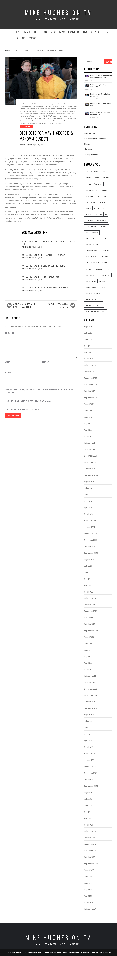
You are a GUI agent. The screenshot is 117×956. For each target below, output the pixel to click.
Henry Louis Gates (92, 239)
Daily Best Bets (30, 32)
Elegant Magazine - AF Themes (62, 952)
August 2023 (89, 559)
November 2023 (90, 540)
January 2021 (89, 760)
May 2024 (87, 501)
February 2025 (90, 443)
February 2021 (90, 753)
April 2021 (88, 740)
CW (105, 196)
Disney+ (88, 208)
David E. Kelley (103, 202)
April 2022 (88, 663)
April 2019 (88, 896)
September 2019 (91, 863)
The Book (88, 149)
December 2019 (90, 844)
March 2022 (88, 669)
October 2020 (89, 779)
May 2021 (87, 734)
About (97, 32)
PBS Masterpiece (104, 275)
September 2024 (91, 475)
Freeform (98, 214)
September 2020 (91, 786)
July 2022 (88, 643)
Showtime (102, 287)
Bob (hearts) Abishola (94, 184)
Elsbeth (88, 214)
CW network (90, 202)
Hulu (104, 239)
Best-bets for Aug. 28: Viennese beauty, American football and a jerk (48, 242)
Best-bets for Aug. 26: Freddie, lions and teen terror (44, 265)
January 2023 (89, 605)
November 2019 (90, 850)
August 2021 (89, 714)
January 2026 (89, 371)
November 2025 (90, 384)
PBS (108, 269)
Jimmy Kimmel (105, 251)
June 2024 (88, 494)
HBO (87, 233)
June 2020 (88, 805)
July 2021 (88, 721)
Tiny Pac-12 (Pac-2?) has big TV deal (57, 305)
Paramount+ (98, 269)
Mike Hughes (27, 145)
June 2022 (88, 650)
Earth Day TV (99, 208)
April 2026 (88, 352)
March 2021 (88, 747)
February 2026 (90, 365)
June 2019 (88, 883)
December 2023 (90, 533)
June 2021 (88, 727)
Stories (43, 32)
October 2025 (89, 391)
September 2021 (91, 708)
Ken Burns (104, 257)
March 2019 (88, 902)
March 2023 (88, 592)
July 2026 (88, 333)
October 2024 (89, 469)
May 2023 (87, 579)
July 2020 (88, 799)
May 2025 (87, 423)
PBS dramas (90, 275)
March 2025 (88, 436)
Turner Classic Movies (94, 305)
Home (18, 32)
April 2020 (88, 818)
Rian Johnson (91, 287)
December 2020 (90, 766)
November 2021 (90, 695)
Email (45, 362)
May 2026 (87, 346)
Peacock (102, 281)
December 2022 (90, 611)
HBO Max (95, 233)
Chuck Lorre (90, 196)
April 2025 (88, 430)
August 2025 (89, 404)
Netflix (88, 269)
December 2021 (90, 689)
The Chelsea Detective (94, 299)
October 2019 (89, 857)
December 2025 (90, 378)
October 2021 (89, 702)
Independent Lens (92, 245)
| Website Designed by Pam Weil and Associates (92, 952)
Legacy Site (21, 38)
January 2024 (89, 527)
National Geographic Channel (97, 263)
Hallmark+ (103, 226)
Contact (32, 38)
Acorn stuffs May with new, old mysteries (24, 305)
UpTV (104, 311)
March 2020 (88, 825)
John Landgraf (91, 257)
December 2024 (90, 456)
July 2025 (88, 410)
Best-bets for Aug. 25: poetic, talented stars (40, 276)
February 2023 (90, 598)
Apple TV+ (105, 178)
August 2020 (89, 792)
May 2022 (87, 656)
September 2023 (91, 553)
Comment (9, 333)
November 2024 (90, 462)
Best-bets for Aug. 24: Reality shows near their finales (45, 287)
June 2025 (88, 417)
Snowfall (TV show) (93, 293)
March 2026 (88, 359)
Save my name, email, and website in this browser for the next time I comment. (39, 391)
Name (8, 362)
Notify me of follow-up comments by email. (29, 400)
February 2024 (90, 520)
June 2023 (88, 572)
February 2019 (90, 909)
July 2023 (88, 566)
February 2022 (90, 676)
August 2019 (89, 870)
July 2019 (88, 876)
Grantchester (91, 226)
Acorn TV (105, 172)
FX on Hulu (89, 220)
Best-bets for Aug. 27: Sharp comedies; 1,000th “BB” (43, 255)
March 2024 (88, 514)
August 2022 (89, 637)
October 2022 (89, 624)
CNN (99, 196)
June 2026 (88, 339)
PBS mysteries (91, 281)
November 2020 (90, 773)
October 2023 (89, 546)
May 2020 (87, 812)
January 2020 (89, 838)
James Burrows (91, 251)
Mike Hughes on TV (58, 12)
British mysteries (92, 190)
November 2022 (90, 617)
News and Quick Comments (80, 32)
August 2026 (89, 326)
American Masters (92, 178)
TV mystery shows (92, 311)
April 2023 (88, 585)
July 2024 (88, 488)
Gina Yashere (101, 220)
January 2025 (89, 449)
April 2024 (88, 507)
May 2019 (87, 889)
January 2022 (89, 682)
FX (106, 214)
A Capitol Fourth (92, 172)
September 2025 (91, 397)
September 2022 (91, 630)
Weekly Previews (58, 32)
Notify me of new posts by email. (23, 409)
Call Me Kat (106, 190)
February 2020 (90, 831)
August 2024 (89, 481)
